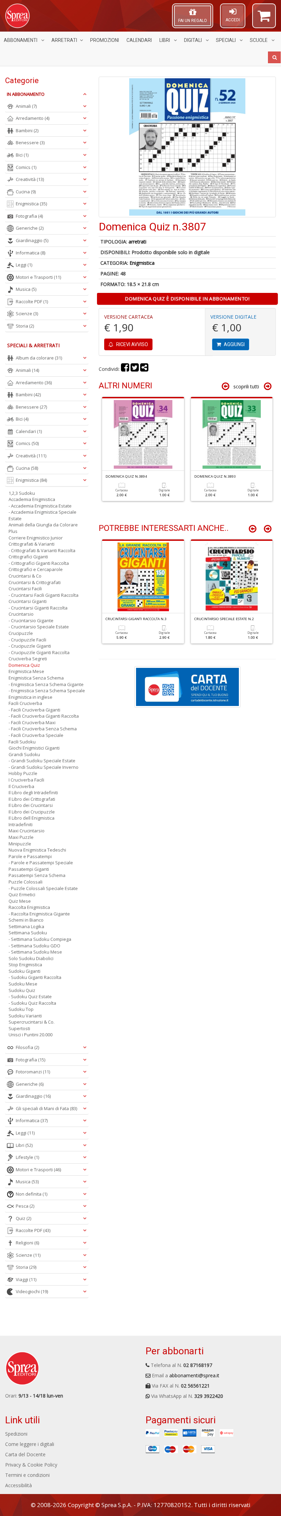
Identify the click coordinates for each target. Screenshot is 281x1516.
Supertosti (19, 1028)
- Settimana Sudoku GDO (34, 946)
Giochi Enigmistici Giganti (34, 748)
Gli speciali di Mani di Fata (46, 1108)
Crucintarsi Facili (25, 588)
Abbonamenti (21, 40)
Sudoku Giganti (24, 971)
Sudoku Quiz (22, 990)
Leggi (24, 265)
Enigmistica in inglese (30, 697)
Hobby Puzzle (23, 773)
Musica (26, 289)
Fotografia (29, 216)
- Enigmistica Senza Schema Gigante (46, 684)
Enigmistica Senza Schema (36, 678)
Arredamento (32, 118)
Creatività (30, 179)
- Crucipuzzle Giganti (30, 646)
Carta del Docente (25, 1454)
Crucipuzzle (21, 633)
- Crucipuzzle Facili (27, 640)
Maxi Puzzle (21, 837)
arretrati (137, 241)
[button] (264, 19)
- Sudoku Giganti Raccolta (35, 977)
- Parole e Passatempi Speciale (41, 862)
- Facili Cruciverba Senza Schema (43, 729)
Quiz (23, 1218)
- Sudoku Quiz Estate (30, 996)
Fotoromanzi (33, 1072)
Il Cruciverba (21, 786)
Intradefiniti (21, 824)
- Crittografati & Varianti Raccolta (42, 550)
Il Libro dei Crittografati (32, 799)
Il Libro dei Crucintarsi (31, 805)
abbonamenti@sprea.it (194, 1375)
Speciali (226, 40)
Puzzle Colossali (25, 882)
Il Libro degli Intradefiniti (33, 792)
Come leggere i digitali (29, 1444)
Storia (25, 326)
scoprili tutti (246, 386)
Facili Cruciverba (25, 703)
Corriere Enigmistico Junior (36, 538)
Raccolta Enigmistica (29, 907)
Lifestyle (27, 1157)
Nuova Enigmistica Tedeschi (37, 850)
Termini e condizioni (27, 1475)
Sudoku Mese (23, 984)
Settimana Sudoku (28, 933)
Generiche (30, 228)
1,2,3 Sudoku (22, 493)
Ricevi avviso (131, 344)
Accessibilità (18, 1485)
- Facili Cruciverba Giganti (34, 710)
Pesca (25, 1206)
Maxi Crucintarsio (27, 831)
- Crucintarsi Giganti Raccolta (38, 608)
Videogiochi (32, 1291)
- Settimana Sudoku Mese (35, 952)
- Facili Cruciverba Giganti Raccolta (44, 716)
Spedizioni (16, 1433)
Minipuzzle (20, 844)
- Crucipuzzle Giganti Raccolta (39, 652)
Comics (26, 167)
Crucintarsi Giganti (28, 601)
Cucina (26, 192)
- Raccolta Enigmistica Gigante (39, 914)
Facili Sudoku (22, 742)
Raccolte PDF (32, 301)
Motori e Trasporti (38, 277)
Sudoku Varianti (25, 1016)
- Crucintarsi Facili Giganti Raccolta (43, 595)
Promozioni (104, 40)
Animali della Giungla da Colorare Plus (43, 528)
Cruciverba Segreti (28, 659)
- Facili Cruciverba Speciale (36, 735)
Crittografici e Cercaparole (36, 569)
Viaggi (26, 1279)
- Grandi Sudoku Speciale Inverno (43, 767)
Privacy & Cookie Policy (31, 1464)
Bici (22, 155)
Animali (26, 106)
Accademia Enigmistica (32, 499)
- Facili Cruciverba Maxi (32, 722)
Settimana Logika (26, 926)
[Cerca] (274, 57)
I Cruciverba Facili (26, 780)
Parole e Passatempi (30, 856)
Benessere (30, 142)
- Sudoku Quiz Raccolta (32, 1003)
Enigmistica (142, 263)
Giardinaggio (32, 240)
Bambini (27, 130)
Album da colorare (39, 358)
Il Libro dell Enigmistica (31, 818)
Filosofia (27, 1047)
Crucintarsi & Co (25, 576)
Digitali (193, 40)
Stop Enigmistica (25, 964)
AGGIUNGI (234, 344)
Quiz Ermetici (22, 894)
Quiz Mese (20, 901)
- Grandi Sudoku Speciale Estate (42, 760)
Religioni (27, 1243)
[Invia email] (144, 369)
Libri (165, 40)
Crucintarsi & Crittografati (35, 582)
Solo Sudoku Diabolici (31, 958)
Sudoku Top (21, 1009)
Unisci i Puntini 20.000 (30, 1034)
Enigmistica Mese (26, 671)
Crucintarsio (21, 614)
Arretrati (64, 40)
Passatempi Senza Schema (37, 875)
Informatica (30, 253)
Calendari (139, 40)
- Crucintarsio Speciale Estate (39, 627)
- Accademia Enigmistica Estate (40, 506)
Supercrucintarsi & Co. (31, 1022)
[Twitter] (135, 369)
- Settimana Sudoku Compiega (40, 939)
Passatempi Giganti (29, 869)
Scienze (27, 313)
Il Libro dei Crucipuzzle (32, 812)
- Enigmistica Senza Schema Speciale (47, 690)
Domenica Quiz (24, 665)
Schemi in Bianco (26, 920)
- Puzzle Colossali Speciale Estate (43, 888)
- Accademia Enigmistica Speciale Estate (42, 515)
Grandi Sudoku (24, 754)
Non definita (31, 1194)
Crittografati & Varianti (31, 544)
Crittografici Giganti (28, 557)
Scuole (259, 40)
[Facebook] (125, 369)
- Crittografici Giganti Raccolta (39, 563)
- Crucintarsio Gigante (31, 620)
